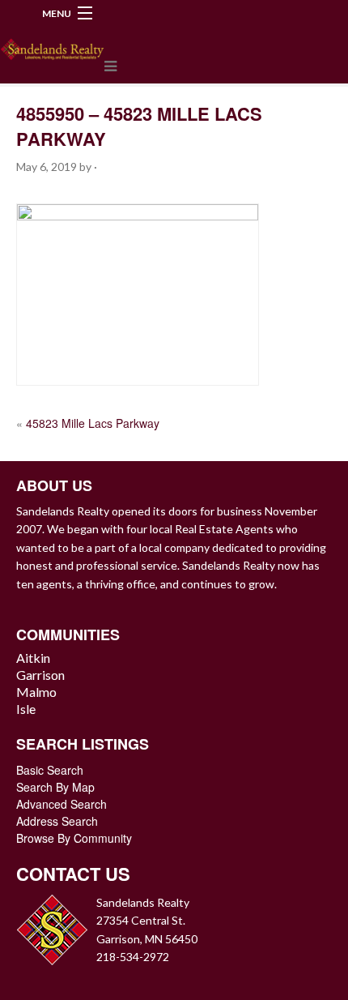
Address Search (57, 821)
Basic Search (49, 770)
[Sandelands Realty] (52, 45)
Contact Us (73, 874)
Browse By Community (74, 838)
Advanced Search (61, 804)
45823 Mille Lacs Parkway (92, 423)
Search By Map (55, 787)
